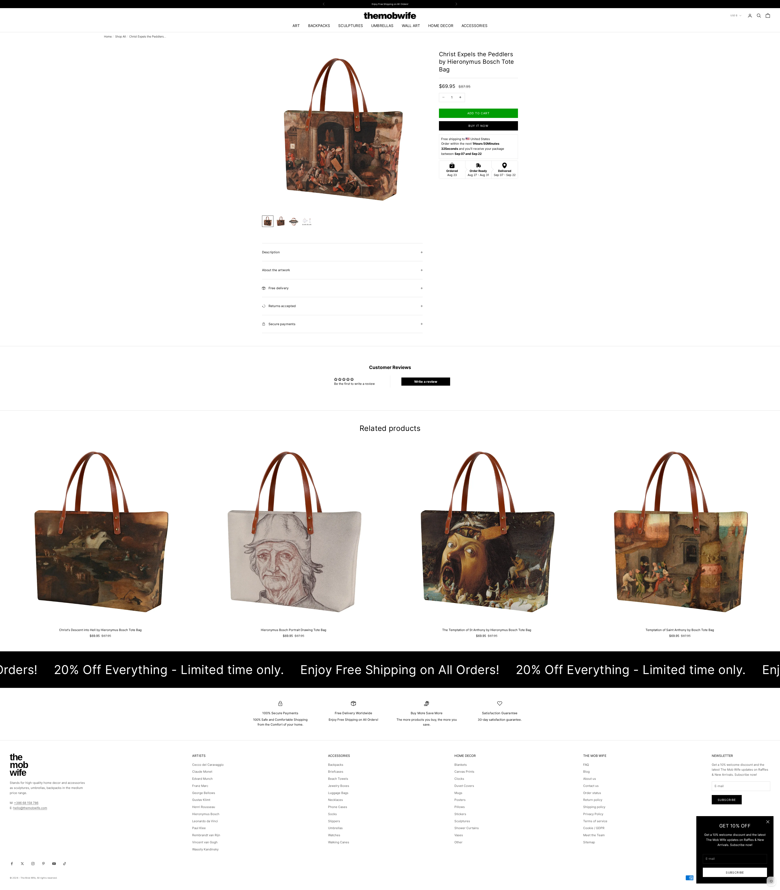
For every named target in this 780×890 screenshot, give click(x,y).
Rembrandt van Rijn (206, 835)
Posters (460, 800)
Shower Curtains (466, 828)
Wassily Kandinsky (205, 849)
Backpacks (335, 765)
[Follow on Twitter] (22, 864)
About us (589, 779)
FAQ (586, 765)
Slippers (334, 821)
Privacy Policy (593, 814)
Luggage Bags (338, 793)
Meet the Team (594, 835)
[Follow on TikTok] (65, 864)
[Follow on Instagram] (33, 864)
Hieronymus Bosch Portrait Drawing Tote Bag (293, 630)
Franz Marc (200, 786)
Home (108, 36)
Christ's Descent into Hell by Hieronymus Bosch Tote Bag (100, 630)
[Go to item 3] (293, 221)
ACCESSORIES (475, 25)
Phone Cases (337, 807)
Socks (332, 814)
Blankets (460, 765)
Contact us (591, 786)
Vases (458, 835)
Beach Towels (338, 779)
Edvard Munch (202, 779)
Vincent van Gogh (205, 842)
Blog (586, 771)
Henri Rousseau (203, 807)
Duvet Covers (464, 786)
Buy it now (478, 125)
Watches (334, 835)
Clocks (459, 779)
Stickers (460, 814)
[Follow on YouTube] (54, 864)
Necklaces (335, 800)
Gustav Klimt (201, 800)
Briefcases (335, 771)
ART (296, 25)
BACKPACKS (319, 25)
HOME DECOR (440, 25)
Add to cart (478, 113)
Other (458, 842)
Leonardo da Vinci (205, 821)
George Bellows (203, 793)
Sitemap (589, 842)
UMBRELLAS (382, 25)
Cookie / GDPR (593, 828)
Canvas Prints (464, 771)
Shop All (120, 36)
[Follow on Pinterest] (43, 864)
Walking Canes (338, 842)
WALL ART (411, 25)
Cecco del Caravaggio (208, 765)
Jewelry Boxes (338, 786)
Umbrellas (335, 828)
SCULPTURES (350, 25)
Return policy (592, 800)
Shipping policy (594, 807)
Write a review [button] (425, 382)
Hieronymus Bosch (205, 814)
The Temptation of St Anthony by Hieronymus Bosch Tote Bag (486, 630)
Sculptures (462, 821)
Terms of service (595, 821)
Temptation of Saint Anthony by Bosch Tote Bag (680, 630)
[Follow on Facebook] (12, 864)
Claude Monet (202, 771)
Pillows (459, 807)
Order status (592, 793)
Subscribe (735, 872)
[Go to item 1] (267, 221)
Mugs (458, 793)
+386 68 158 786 (26, 803)
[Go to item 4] (306, 221)
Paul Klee (199, 828)
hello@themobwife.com (30, 808)
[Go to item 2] (280, 221)
